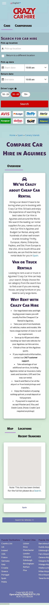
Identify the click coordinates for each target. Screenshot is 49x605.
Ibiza (25, 546)
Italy (3, 564)
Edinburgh (27, 560)
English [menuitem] (15, 3)
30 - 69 (15, 94)
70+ (26, 94)
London (26, 553)
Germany (5, 560)
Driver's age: (7, 88)
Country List (6, 543)
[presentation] (23, 25)
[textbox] (24, 48)
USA (3, 554)
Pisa (25, 570)
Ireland (4, 550)
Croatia (4, 567)
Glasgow (27, 556)
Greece (4, 571)
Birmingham (28, 563)
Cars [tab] (7, 25)
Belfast (26, 567)
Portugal (5, 574)
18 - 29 (5, 94)
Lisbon (26, 543)
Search (24, 104)
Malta (4, 581)
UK (2, 547)
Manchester (28, 550)
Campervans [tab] (23, 25)
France (4, 557)
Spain (3, 578)
